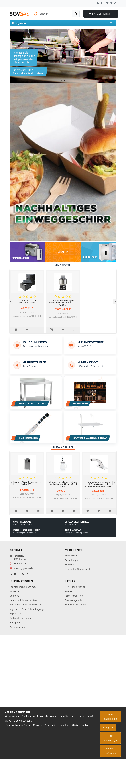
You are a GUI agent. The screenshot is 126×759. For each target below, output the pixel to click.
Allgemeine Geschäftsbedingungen (28, 609)
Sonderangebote (73, 600)
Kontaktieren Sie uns (75, 604)
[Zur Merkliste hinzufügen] (27, 330)
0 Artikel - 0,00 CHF (102, 13)
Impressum (15, 613)
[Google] (23, 574)
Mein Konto (71, 555)
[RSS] (11, 574)
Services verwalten (110, 751)
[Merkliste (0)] (107, 2)
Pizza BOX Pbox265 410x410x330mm (27, 301)
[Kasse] (115, 2)
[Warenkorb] (111, 2)
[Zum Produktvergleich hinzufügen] (38, 330)
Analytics (108, 727)
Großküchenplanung (20, 618)
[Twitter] (15, 574)
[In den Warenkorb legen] (16, 330)
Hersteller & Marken (75, 586)
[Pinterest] (28, 574)
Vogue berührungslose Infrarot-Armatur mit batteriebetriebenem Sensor (98, 484)
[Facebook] (19, 574)
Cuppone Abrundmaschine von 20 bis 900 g (27, 483)
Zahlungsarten (17, 626)
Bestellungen (72, 560)
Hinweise (14, 591)
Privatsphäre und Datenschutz (25, 604)
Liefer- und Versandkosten (23, 600)
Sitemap (69, 591)
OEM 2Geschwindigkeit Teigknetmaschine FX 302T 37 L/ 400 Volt (63, 302)
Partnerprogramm (74, 595)
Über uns (14, 595)
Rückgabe (15, 622)
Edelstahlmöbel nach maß (23, 586)
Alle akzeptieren (110, 716)
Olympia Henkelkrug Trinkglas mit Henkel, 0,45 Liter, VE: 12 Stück (62, 484)
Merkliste (69, 564)
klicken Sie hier (81, 725)
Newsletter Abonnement (77, 569)
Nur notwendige (110, 738)
